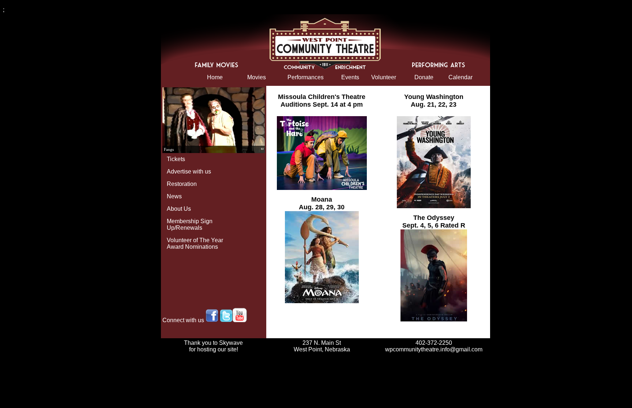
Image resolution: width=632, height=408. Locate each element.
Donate (423, 77)
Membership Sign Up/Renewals (189, 224)
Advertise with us (189, 171)
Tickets (176, 159)
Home (215, 77)
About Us (179, 209)
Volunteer (383, 77)
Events (350, 77)
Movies (256, 77)
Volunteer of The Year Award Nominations (195, 243)
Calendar (460, 77)
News (174, 196)
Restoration (182, 184)
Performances (305, 77)
